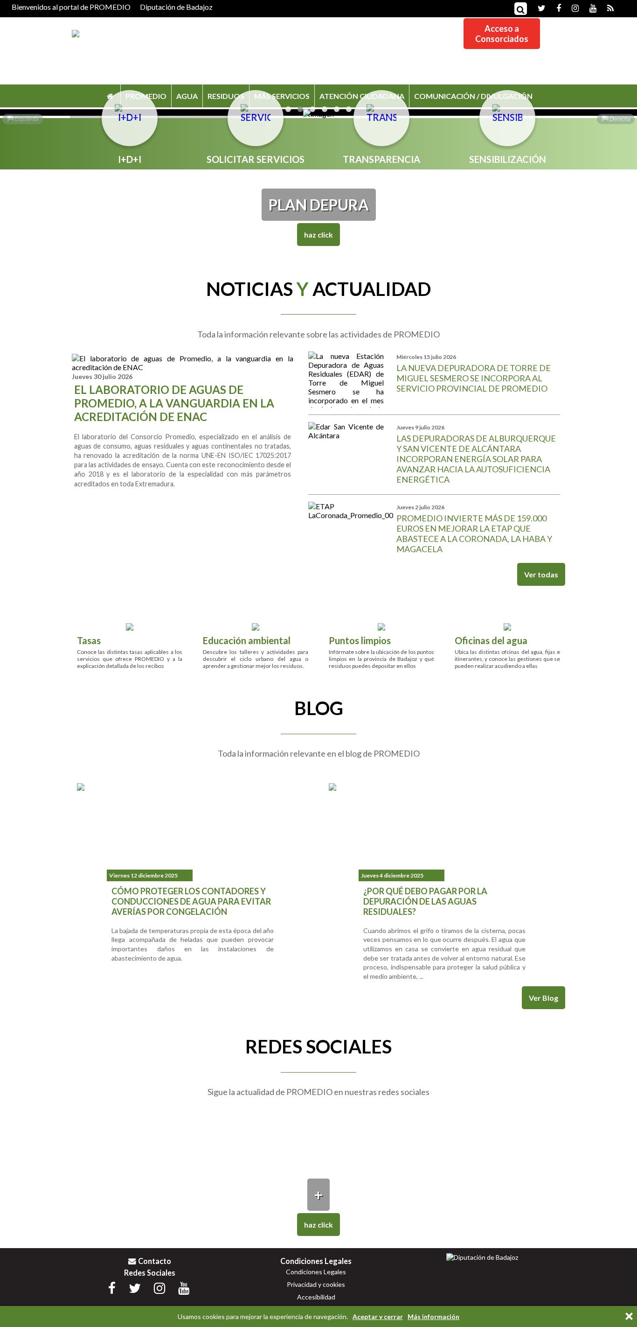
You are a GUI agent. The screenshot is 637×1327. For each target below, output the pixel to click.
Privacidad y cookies (316, 1284)
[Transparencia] (381, 109)
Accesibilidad (316, 1297)
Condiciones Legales (316, 1272)
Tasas (89, 640)
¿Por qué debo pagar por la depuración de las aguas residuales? (425, 901)
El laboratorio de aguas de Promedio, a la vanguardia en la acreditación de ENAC (174, 403)
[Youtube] (588, 7)
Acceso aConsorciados (501, 33)
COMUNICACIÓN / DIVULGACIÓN (473, 95)
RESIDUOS (226, 95)
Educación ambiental (247, 640)
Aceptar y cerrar (378, 1316)
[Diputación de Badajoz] (482, 1257)
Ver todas (541, 574)
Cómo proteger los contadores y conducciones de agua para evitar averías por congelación (191, 901)
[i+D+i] (130, 109)
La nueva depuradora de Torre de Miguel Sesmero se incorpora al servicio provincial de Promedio (473, 378)
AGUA (187, 95)
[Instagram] (570, 7)
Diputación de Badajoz (176, 6)
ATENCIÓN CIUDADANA (361, 95)
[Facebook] (554, 7)
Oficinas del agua (491, 640)
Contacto (154, 1261)
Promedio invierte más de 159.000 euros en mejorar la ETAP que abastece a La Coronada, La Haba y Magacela (474, 533)
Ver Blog (543, 997)
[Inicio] (110, 95)
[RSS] (606, 7)
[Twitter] (537, 7)
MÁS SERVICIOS (282, 95)
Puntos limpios (360, 640)
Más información (433, 1316)
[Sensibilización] (507, 109)
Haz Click (318, 234)
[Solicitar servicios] (255, 109)
